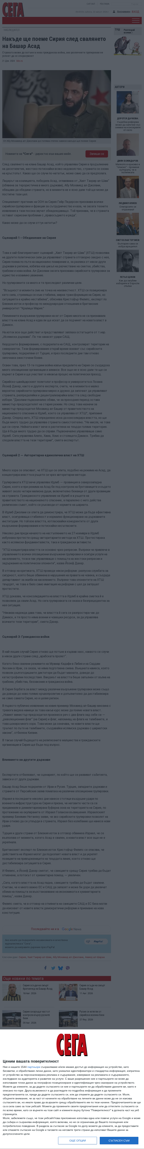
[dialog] (72, 1089)
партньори (33, 1067)
